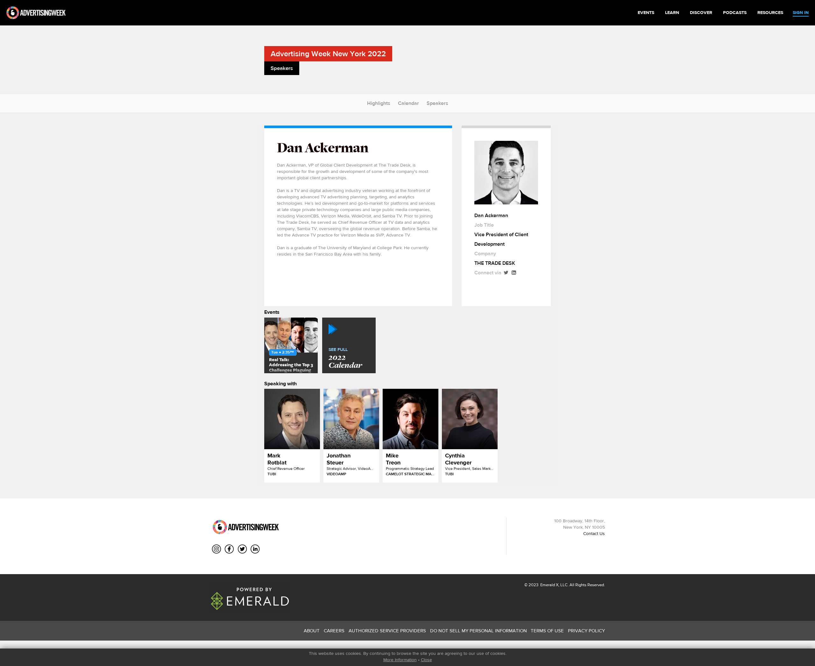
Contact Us (594, 533)
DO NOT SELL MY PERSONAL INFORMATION (478, 630)
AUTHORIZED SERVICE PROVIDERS (387, 630)
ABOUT (312, 630)
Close (426, 659)
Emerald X (548, 584)
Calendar (408, 103)
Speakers (437, 103)
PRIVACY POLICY (586, 630)
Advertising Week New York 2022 (328, 53)
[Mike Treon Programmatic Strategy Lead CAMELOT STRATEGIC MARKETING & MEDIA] (410, 419)
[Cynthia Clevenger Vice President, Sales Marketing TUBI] (470, 419)
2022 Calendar (345, 358)
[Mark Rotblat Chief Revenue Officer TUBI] (292, 419)
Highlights (378, 103)
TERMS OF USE (547, 630)
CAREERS (334, 630)
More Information (400, 659)
